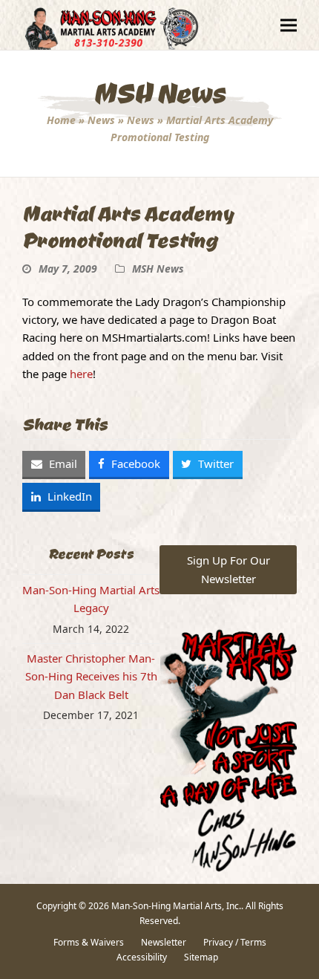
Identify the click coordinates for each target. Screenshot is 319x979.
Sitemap (201, 957)
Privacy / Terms (234, 942)
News (101, 120)
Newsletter (163, 942)
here (81, 373)
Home (61, 120)
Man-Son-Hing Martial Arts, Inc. (176, 906)
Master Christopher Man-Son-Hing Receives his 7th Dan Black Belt (91, 676)
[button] (288, 25)
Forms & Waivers (88, 942)
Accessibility (141, 957)
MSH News (158, 268)
